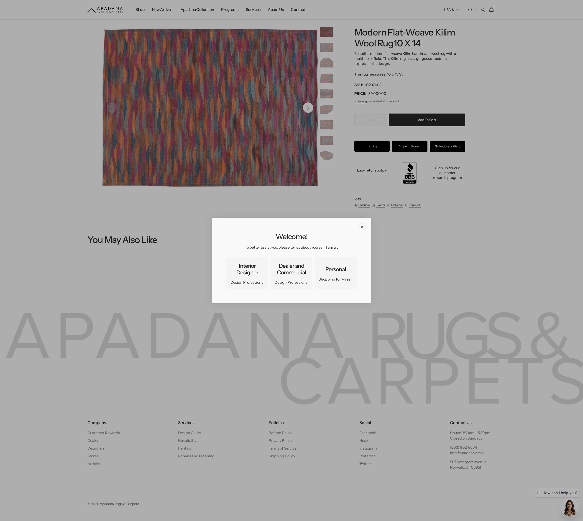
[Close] (362, 226)
